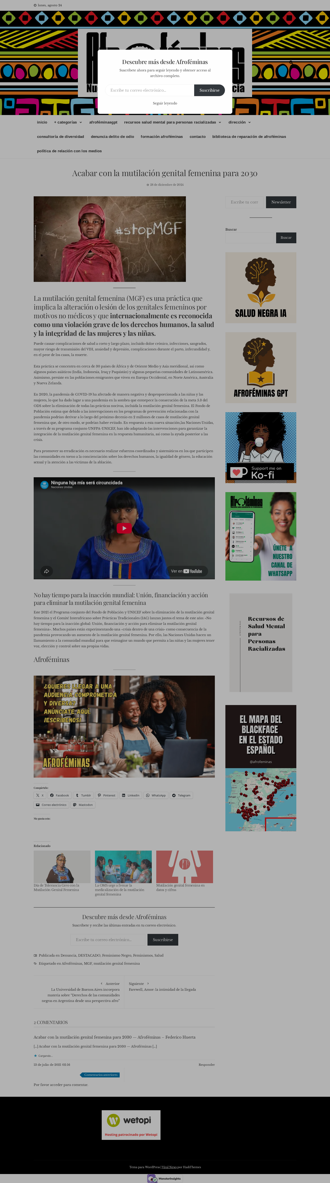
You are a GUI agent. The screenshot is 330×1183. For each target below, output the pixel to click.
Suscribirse (210, 90)
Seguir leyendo (165, 103)
